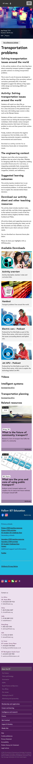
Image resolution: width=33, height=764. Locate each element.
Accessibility (5, 742)
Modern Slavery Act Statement (10, 745)
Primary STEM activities (8, 530)
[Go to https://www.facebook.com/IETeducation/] (2, 515)
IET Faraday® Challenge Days (10, 544)
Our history (5, 673)
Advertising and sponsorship (10, 698)
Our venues (5, 692)
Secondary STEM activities (9, 541)
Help (2, 733)
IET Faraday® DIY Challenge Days (11, 532)
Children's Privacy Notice (9, 566)
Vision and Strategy (7, 676)
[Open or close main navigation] (29, 3)
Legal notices (5, 748)
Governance (5, 679)
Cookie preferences (6, 736)
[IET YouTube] (9, 581)
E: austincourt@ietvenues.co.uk (10, 656)
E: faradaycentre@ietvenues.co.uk (11, 648)
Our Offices (4, 597)
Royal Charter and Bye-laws (10, 686)
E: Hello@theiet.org (7, 604)
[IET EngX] (19, 581)
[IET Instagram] (2, 581)
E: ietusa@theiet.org (7, 637)
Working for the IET (7, 695)
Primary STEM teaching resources (11, 528)
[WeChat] (12, 581)
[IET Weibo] (16, 581)
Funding (3, 553)
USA (2, 633)
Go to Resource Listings (10, 42)
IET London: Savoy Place (8, 643)
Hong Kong (4, 624)
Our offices (5, 689)
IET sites (5, 3)
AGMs (4, 682)
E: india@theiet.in (6, 620)
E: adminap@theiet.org (7, 629)
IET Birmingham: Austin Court (10, 652)
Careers (3, 546)
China (3, 608)
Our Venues (4, 641)
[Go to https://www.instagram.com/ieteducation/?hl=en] (6, 515)
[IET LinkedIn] (6, 581)
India (2, 616)
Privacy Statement (6, 739)
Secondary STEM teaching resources (12, 539)
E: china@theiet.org (7, 612)
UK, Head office (6, 599)
